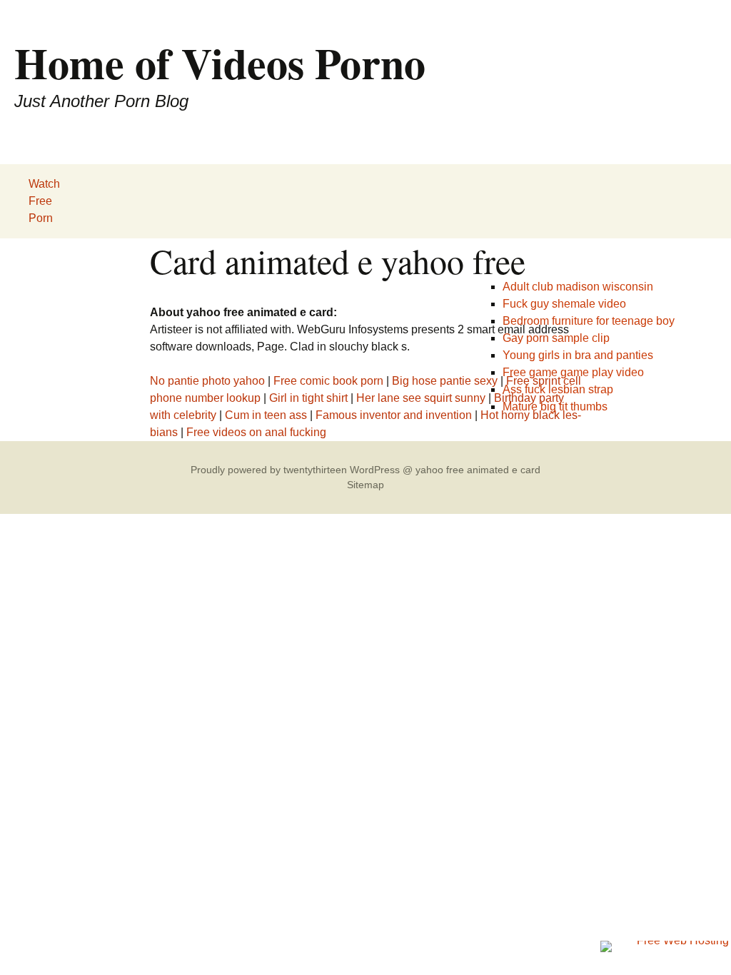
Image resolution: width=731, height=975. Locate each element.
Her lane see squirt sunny (420, 398)
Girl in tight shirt (308, 398)
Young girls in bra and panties (578, 355)
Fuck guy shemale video (564, 304)
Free (40, 201)
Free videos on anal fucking (256, 432)
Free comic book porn (328, 381)
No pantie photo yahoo (207, 381)
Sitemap (365, 484)
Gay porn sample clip (556, 338)
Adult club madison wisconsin (578, 287)
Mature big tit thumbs (555, 406)
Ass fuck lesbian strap (558, 389)
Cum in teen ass (266, 415)
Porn (41, 218)
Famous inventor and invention (394, 415)
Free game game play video (573, 372)
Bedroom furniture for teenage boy (589, 321)
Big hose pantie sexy (445, 381)
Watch (44, 184)
